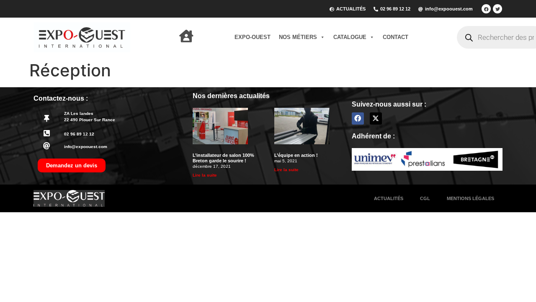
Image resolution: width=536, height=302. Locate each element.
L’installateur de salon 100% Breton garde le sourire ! (223, 158)
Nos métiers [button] (298, 37)
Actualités (388, 198)
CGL (425, 198)
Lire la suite (205, 175)
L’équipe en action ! (296, 155)
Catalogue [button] (349, 37)
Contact (395, 37)
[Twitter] (497, 8)
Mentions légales (470, 198)
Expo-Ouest (252, 37)
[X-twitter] (376, 118)
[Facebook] (486, 8)
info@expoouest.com (85, 146)
